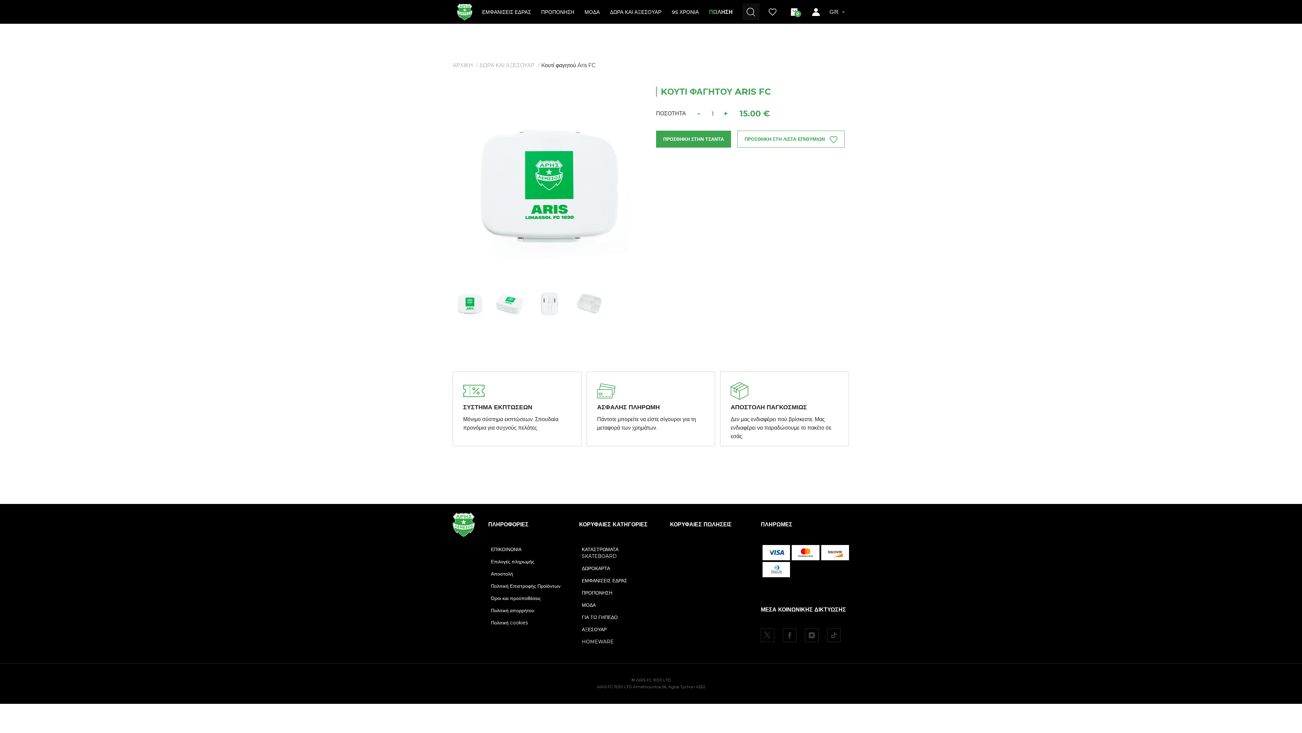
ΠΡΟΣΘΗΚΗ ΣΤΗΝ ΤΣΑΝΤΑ (693, 139)
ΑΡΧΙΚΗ (463, 65)
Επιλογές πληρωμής (512, 562)
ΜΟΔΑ (592, 12)
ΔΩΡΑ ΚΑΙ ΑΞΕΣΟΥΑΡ (507, 65)
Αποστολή (502, 574)
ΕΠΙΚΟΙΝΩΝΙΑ (506, 549)
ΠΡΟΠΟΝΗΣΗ (557, 12)
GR (834, 11)
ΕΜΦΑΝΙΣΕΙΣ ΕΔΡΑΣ (506, 12)
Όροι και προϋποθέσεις (516, 598)
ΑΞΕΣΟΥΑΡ (594, 629)
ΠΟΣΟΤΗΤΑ (671, 113)
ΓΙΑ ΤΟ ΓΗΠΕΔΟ (600, 617)
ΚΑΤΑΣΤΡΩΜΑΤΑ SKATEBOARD (600, 552)
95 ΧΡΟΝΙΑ (685, 12)
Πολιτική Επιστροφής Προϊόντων (525, 586)
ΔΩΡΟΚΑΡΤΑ (596, 568)
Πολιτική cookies (509, 623)
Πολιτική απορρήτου (512, 610)
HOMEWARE (598, 642)
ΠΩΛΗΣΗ (721, 12)
